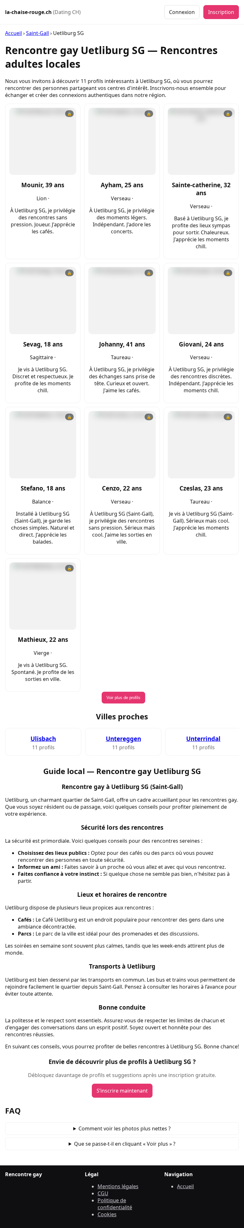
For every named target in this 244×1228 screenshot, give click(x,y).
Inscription (221, 12)
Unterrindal (203, 739)
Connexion (182, 12)
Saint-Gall (37, 33)
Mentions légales (118, 1186)
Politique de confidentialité (115, 1204)
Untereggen (123, 739)
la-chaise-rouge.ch (43, 12)
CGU (103, 1193)
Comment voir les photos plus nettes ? (124, 1128)
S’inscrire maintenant (122, 1090)
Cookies (107, 1214)
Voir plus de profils (123, 697)
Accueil (13, 33)
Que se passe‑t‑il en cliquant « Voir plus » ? (124, 1143)
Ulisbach (43, 739)
